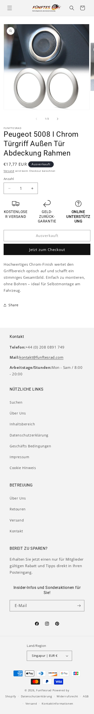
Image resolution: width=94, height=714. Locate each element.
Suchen (16, 402)
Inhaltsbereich (22, 424)
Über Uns (18, 413)
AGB (86, 696)
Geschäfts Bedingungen (30, 446)
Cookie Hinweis (23, 467)
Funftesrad (44, 690)
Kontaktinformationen (57, 703)
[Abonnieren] (79, 605)
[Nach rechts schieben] (57, 119)
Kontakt (16, 531)
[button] (9, 8)
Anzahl (9, 179)
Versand (9, 170)
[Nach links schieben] (36, 119)
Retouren (18, 509)
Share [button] (13, 305)
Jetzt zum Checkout (47, 249)
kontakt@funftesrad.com (41, 357)
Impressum (19, 457)
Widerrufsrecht (67, 696)
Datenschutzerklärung (29, 435)
